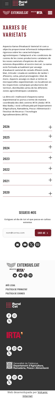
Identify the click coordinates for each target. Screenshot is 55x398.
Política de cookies (15, 293)
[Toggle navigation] (7, 3)
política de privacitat (16, 289)
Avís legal (10, 285)
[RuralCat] (20, 3)
